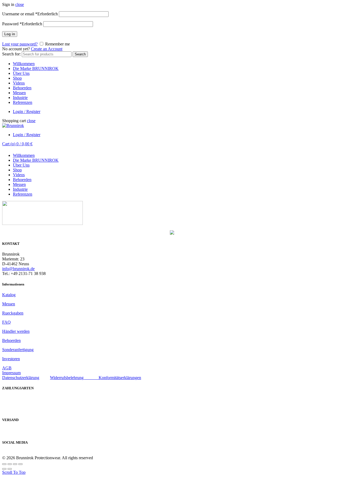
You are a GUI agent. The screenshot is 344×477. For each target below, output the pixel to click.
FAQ (6, 322)
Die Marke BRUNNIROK (36, 68)
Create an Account (46, 49)
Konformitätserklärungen (120, 377)
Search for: (11, 54)
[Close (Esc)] (4, 464)
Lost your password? (20, 44)
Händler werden (16, 331)
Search (80, 54)
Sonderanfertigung (18, 349)
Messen (19, 92)
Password (22, 24)
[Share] (10, 464)
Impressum (11, 372)
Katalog (9, 294)
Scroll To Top (14, 472)
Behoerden (22, 88)
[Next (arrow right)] (10, 469)
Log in (9, 34)
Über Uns (21, 73)
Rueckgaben (12, 313)
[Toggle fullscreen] (15, 464)
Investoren (11, 358)
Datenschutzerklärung (20, 377)
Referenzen (22, 102)
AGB (7, 368)
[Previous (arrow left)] (4, 469)
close (19, 4)
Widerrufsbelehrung (74, 377)
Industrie (20, 97)
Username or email (30, 14)
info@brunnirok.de (18, 268)
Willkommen (24, 63)
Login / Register (26, 111)
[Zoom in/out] (20, 464)
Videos (19, 83)
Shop (17, 78)
